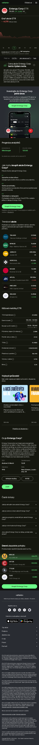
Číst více (6, 422)
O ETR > (14, 58)
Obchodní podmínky (7, 707)
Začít (7, 487)
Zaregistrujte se (5, 52)
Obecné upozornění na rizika (8, 714)
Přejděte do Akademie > (20, 429)
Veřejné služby (11, 479)
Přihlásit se (28, 2)
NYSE (27, 479)
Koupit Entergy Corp (19, 106)
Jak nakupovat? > (25, 58)
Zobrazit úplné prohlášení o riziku (20, 707)
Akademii (11, 212)
